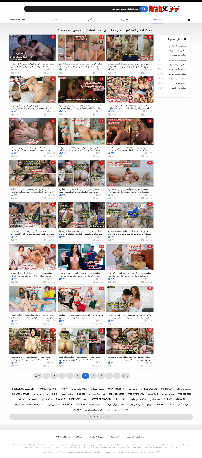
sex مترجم (33, 399)
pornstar (166, 389)
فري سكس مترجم (93, 409)
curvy (168, 399)
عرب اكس (133, 389)
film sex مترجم (122, 410)
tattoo (21, 399)
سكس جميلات (97, 389)
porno (64, 389)
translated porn (47, 389)
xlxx (54, 394)
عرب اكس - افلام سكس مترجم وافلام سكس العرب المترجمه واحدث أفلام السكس (120, 452)
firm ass (160, 404)
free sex (74, 399)
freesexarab (149, 388)
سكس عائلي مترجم (172, 69)
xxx (123, 404)
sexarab (80, 404)
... (46, 375)
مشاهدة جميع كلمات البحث (101, 417)
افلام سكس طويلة (137, 399)
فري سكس (183, 404)
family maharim (136, 394)
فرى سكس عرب (97, 394)
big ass (60, 399)
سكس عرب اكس (183, 389)
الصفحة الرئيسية (189, 19)
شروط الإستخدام (96, 437)
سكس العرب (67, 394)
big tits (67, 404)
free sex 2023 (184, 394)
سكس (108, 409)
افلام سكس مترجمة (172, 78)
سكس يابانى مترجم (172, 55)
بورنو (149, 404)
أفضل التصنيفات (175, 39)
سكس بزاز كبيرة (172, 88)
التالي (37, 375)
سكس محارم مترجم (172, 74)
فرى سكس (155, 399)
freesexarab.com (23, 388)
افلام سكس (46, 399)
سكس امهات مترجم (172, 64)
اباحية (85, 399)
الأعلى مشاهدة (87, 19)
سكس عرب (53, 404)
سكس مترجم (172, 83)
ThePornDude (17, 19)
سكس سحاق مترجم (172, 46)
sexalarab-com (101, 399)
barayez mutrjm (116, 389)
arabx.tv (180, 399)
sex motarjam (116, 394)
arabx (77, 409)
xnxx (171, 404)
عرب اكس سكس (40, 394)
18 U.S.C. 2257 (63, 437)
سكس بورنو (168, 394)
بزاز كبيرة (112, 404)
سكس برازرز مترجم (96, 404)
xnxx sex (81, 394)
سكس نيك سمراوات (172, 50)
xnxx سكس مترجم (79, 389)
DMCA (79, 437)
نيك (116, 399)
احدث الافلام (156, 19)
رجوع (125, 375)
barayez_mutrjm (20, 394)
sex (124, 399)
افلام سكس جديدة (135, 404)
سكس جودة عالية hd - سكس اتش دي (29, 404)
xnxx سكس (153, 394)
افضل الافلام (122, 19)
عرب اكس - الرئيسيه (135, 437)
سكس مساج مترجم (172, 60)
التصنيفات (53, 19)
